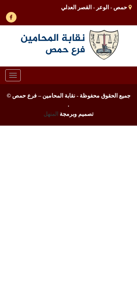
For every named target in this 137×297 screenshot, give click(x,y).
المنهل (51, 114)
